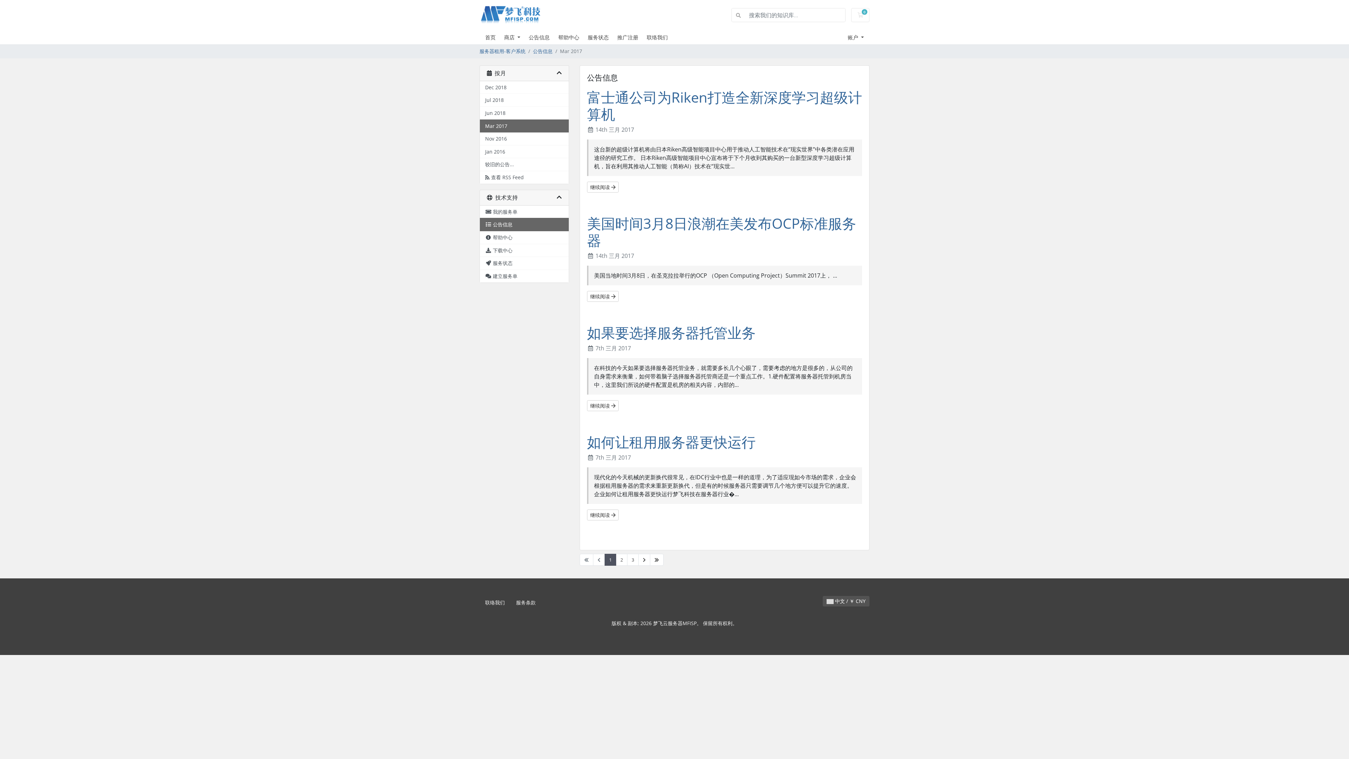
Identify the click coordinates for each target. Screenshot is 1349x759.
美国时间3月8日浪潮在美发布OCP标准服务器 (721, 232)
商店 (510, 37)
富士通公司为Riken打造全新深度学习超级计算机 (724, 105)
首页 (490, 37)
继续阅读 (600, 187)
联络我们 (657, 37)
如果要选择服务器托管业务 (671, 332)
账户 (854, 37)
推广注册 (627, 37)
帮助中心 (568, 37)
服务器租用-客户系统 (503, 51)
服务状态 (598, 37)
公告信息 (539, 37)
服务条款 (526, 602)
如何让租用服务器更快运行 (671, 442)
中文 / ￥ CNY (850, 601)
